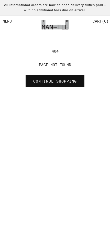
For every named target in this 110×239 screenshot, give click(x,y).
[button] (100, 21)
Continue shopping (55, 81)
